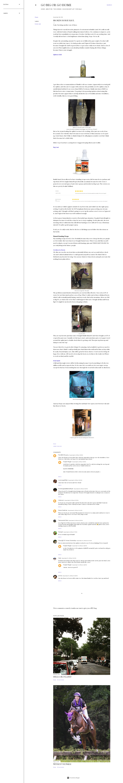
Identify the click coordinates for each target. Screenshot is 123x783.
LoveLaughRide (63, 480)
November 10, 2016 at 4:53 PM (79, 545)
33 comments (60, 767)
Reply (60, 476)
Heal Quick (56, 361)
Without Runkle (62, 764)
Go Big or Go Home (56, 5)
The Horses (57, 9)
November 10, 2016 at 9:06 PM (70, 575)
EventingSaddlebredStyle (65, 488)
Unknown (61, 500)
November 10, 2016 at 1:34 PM (69, 558)
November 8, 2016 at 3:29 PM (76, 520)
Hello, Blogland (62, 676)
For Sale (78, 9)
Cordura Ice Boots (59, 250)
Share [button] (36, 17)
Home (43, 9)
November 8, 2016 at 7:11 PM (70, 532)
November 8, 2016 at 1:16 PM (79, 461)
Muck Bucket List (68, 9)
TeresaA (60, 532)
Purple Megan (67, 461)
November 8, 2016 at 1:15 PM (76, 455)
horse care (38, 24)
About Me (49, 9)
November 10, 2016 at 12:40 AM (84, 540)
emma (60, 575)
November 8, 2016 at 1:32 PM (75, 480)
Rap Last (56, 147)
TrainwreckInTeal (63, 520)
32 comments (60, 679)
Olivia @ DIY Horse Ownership (67, 540)
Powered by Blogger (75, 777)
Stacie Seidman (62, 510)
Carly (59, 558)
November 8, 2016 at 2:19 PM (71, 500)
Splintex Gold (57, 54)
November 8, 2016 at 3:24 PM (75, 510)
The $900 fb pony (63, 455)
